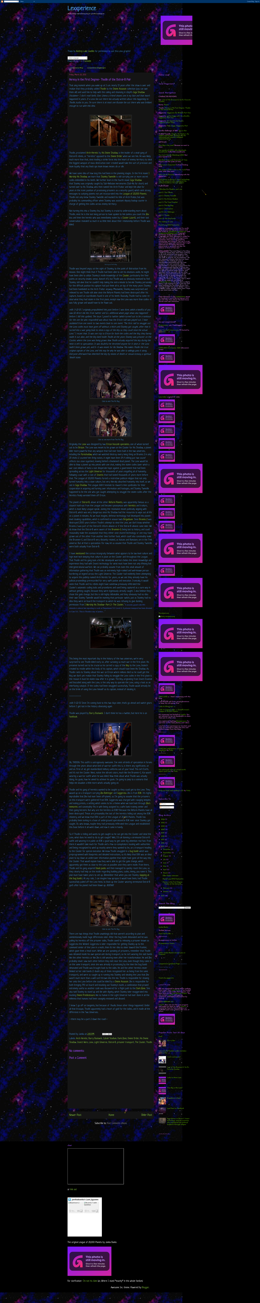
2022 (163, 826)
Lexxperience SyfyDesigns (96, 68)
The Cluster (140, 1042)
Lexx (84, 444)
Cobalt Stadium (109, 1038)
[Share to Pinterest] (111, 1034)
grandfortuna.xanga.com (178, 231)
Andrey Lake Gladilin (85, 51)
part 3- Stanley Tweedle (167, 196)
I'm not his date (90, 1281)
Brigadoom (128, 519)
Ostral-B (86, 502)
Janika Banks (163, 927)
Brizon (81, 447)
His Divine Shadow (110, 153)
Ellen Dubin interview (170, 876)
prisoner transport (125, 1042)
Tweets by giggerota (166, 978)
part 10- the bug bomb (167, 218)
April (165, 869)
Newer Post (75, 1115)
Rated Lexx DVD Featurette (169, 225)
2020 (163, 829)
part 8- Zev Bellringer (166, 212)
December (167, 849)
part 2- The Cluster (166, 192)
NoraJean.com (164, 613)
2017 (163, 839)
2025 (163, 823)
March (165, 873)
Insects (100, 475)
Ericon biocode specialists (117, 444)
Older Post (146, 1115)
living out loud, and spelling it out (171, 790)
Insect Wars (82, 1042)
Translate (87, 61)
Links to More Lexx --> (167, 706)
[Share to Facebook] (109, 1034)
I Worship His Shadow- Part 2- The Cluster (104, 605)
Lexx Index (162, 397)
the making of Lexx (166, 222)
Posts (163, 804)
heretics (132, 506)
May (165, 866)
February (166, 888)
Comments (165, 807)
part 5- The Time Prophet (168, 202)
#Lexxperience (181, 721)
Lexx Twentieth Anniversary (169, 330)
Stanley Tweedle (108, 177)
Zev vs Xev (183, 131)
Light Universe (95, 471)
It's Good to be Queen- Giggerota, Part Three (171, 121)
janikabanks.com (165, 282)
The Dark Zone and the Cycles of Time (173, 160)
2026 (163, 819)
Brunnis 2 (143, 519)
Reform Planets (115, 502)
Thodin (103, 89)
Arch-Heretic (92, 153)
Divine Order (116, 156)
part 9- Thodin (164, 215)
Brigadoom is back (174, 1098)
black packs (101, 868)
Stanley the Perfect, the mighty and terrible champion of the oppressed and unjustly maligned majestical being (174, 136)
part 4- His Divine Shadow (168, 199)
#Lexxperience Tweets (166, 943)
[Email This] (103, 1034)
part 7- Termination (166, 209)
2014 (163, 896)
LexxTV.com (175, 990)
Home (111, 1115)
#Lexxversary (163, 325)
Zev (147, 214)
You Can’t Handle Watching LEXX (171, 155)
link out (73, 1189)
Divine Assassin (119, 89)
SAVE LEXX (163, 697)
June (165, 863)
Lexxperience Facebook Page (169, 964)
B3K (139, 793)
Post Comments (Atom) (117, 1123)
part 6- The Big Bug (166, 205)
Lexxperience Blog (76, 68)
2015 (163, 846)
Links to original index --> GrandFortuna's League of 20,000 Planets (174, 710)
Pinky (171, 750)
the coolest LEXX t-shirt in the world (172, 170)
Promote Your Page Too (164, 967)
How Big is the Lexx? (166, 145)
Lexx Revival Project (179, 993)
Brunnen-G (116, 529)
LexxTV (170, 995)
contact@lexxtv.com (166, 1001)
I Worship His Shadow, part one (170, 189)
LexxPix (183, 714)
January (166, 891)
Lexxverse (162, 332)
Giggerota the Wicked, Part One (179, 113)
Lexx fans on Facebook (175, 1108)
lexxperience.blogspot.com (168, 233)
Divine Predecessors (86, 995)
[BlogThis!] (105, 1034)
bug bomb (134, 851)
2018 (163, 836)
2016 (163, 843)
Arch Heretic (81, 1038)
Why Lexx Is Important (167, 165)
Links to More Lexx (174, 1077)
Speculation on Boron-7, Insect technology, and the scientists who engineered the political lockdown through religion (174, 181)
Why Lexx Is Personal (166, 174)
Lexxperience (82, 8)
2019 (163, 833)
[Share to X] (107, 1034)
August (166, 856)
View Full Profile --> (166, 934)
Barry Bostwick (96, 713)
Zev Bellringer (106, 793)
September (167, 853)
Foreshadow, (86, 454)
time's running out (174, 1057)
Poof (160, 1036)
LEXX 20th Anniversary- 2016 (170, 348)
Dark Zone (140, 988)
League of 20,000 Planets (134, 194)
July (164, 859)
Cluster (126, 275)
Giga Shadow (139, 92)
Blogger (145, 1287)
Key (127, 665)
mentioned (80, 553)
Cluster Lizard (128, 218)
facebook (73, 717)
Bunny (166, 105)
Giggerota (121, 793)
